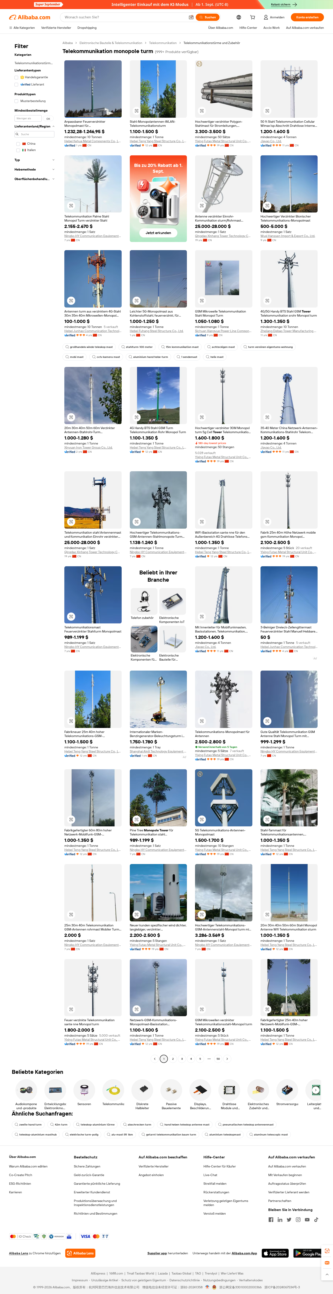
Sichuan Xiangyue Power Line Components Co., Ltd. (223, 331)
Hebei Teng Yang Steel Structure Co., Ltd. (158, 141)
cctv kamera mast (108, 357)
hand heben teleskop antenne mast (187, 1124)
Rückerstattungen (216, 1192)
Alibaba (68, 43)
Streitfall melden (215, 1183)
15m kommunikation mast (182, 347)
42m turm (61, 1124)
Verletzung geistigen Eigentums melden (225, 1203)
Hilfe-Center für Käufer (219, 1166)
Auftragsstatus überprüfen (287, 1183)
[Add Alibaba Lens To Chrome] (80, 1253)
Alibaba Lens (18, 1253)
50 (218, 1058)
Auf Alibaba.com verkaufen (287, 1166)
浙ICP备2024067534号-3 (282, 1287)
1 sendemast (189, 357)
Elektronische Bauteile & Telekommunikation (111, 43)
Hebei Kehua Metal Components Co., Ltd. (93, 141)
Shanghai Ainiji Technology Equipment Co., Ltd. (158, 751)
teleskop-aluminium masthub (38, 1134)
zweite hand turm (30, 1124)
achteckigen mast (223, 347)
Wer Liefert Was (232, 1273)
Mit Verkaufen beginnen (285, 1175)
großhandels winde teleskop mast (91, 347)
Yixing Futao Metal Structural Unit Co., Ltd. (223, 141)
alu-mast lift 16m (122, 1134)
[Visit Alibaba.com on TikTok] (316, 1219)
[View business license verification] (207, 1287)
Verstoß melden (214, 1213)
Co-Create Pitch (20, 1175)
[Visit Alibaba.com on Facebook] (271, 1219)
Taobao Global (181, 1273)
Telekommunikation (163, 43)
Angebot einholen (151, 1175)
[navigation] (34, 551)
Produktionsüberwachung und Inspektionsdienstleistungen (95, 1203)
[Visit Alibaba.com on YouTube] (307, 1219)
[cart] (253, 18)
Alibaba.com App (244, 1253)
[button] (191, 17)
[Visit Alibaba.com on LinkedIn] (280, 1219)
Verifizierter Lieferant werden (288, 1192)
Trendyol (211, 1273)
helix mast (217, 357)
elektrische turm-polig (84, 1134)
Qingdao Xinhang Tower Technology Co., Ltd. (223, 236)
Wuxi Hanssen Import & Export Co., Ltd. (288, 236)
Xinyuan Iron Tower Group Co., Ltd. (88, 447)
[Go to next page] (227, 1059)
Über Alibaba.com (22, 1157)
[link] (327, 1251)
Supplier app (157, 1253)
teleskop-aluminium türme (98, 1124)
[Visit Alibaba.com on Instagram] (298, 1219)
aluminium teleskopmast (225, 1134)
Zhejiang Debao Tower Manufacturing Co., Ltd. (289, 331)
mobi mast (77, 357)
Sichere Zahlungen (87, 1166)
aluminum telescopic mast (271, 1134)
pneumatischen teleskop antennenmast (248, 1124)
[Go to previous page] (155, 1059)
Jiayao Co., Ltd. (271, 141)
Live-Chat (210, 1175)
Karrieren (15, 1192)
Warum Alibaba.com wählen (28, 1166)
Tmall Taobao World (140, 1273)
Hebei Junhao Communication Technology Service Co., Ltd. (93, 331)
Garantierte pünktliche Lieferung (97, 1183)
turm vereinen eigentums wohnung (270, 347)
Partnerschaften (279, 1201)
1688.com (116, 1273)
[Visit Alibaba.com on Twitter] (289, 1219)
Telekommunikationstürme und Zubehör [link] (211, 43)
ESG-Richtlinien (20, 1183)
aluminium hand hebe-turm (150, 357)
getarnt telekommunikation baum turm (171, 1134)
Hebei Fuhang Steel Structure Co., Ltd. (156, 331)
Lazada (163, 1273)
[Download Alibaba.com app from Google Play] (308, 1253)
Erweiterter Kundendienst (92, 1192)
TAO (198, 1273)
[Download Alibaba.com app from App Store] (275, 1253)
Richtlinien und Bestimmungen (95, 1213)
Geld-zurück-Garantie (89, 1175)
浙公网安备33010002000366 (240, 1287)
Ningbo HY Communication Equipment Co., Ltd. (93, 236)
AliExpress (98, 1273)
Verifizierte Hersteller (154, 1166)
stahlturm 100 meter (139, 347)
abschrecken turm (139, 1124)
